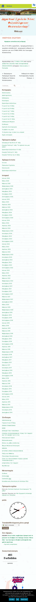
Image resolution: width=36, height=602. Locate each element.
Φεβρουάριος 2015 (7, 407)
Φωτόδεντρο (5, 465)
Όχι (18, 599)
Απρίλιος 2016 (6, 381)
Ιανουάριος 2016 (7, 386)
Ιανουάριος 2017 (7, 367)
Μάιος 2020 (5, 304)
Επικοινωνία (5, 168)
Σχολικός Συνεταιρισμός (9, 127)
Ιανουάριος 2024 (7, 233)
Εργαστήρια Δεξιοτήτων (9, 103)
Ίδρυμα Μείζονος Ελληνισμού (11, 445)
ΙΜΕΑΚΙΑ (4, 448)
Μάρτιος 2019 (6, 331)
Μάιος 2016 (5, 378)
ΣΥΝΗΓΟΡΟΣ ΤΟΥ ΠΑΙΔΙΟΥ (10, 463)
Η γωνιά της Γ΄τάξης (8, 111)
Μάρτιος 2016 (6, 383)
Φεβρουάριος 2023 (7, 254)
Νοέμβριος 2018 (7, 338)
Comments (6, 478)
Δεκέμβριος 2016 (7, 370)
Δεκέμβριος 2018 (7, 336)
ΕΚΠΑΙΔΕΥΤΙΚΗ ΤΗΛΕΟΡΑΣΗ (10, 430)
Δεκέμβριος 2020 (7, 302)
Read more (24, 599)
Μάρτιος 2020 (6, 307)
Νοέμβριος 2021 (7, 288)
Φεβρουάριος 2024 (7, 231)
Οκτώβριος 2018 (7, 341)
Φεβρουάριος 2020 (7, 310)
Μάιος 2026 (5, 181)
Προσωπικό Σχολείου (8, 165)
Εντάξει (12, 599)
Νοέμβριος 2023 (7, 236)
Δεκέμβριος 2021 (7, 286)
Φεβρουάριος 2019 (7, 333)
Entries (5, 476)
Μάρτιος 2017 (6, 365)
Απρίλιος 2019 (6, 328)
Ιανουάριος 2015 (7, 410)
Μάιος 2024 (5, 223)
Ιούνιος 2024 (6, 220)
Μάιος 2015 (5, 399)
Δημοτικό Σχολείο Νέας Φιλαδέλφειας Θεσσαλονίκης (18, 22)
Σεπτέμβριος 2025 (7, 196)
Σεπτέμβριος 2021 (7, 294)
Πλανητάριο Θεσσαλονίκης (10, 456)
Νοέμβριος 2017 (7, 360)
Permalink (5, 68)
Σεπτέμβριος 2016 (7, 375)
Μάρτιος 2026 (6, 183)
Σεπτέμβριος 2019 (7, 320)
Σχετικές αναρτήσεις (10, 544)
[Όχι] (34, 595)
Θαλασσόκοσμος (7, 440)
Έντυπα (4, 162)
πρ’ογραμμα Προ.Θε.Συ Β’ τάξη (11, 142)
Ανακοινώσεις (24, 66)
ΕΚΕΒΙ (3, 428)
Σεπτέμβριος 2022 (7, 267)
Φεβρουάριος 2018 (7, 352)
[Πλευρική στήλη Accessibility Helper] (34, 5)
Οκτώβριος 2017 (7, 362)
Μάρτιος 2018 (6, 349)
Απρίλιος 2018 (6, 346)
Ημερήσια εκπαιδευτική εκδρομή (14, 41)
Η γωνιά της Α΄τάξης (8, 106)
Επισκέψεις (5, 100)
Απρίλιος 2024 (6, 225)
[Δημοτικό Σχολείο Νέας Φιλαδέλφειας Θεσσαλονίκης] (18, 15)
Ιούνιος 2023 (6, 244)
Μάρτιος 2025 (6, 207)
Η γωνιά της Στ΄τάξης (8, 119)
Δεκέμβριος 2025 (7, 188)
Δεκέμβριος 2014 (7, 412)
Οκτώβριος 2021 (7, 291)
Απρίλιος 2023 (6, 249)
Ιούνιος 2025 (6, 199)
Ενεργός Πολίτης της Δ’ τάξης (11, 155)
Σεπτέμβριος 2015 (7, 394)
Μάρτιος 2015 (6, 404)
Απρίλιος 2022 (6, 275)
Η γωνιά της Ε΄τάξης (8, 116)
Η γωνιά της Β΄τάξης (8, 108)
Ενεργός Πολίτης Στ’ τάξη (9, 152)
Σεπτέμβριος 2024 (7, 217)
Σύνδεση (9, 6)
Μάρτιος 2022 (6, 278)
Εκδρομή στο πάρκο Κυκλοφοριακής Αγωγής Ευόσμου (26, 76)
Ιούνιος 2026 (6, 178)
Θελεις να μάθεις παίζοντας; (10, 443)
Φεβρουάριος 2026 (7, 186)
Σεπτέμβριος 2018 (7, 344)
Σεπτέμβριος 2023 (7, 241)
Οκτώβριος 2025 (7, 194)
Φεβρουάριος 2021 (7, 299)
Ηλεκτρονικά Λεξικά (8, 437)
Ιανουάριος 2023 (7, 257)
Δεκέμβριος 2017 (7, 357)
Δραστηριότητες (7, 95)
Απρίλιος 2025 (6, 204)
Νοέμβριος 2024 (7, 212)
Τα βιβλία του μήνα (8, 129)
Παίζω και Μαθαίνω (8, 453)
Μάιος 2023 (5, 246)
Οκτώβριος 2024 (7, 215)
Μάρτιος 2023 (6, 252)
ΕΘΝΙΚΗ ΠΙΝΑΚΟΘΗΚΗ (8, 425)
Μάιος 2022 (5, 273)
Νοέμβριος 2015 (7, 388)
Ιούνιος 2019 (6, 323)
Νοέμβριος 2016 (7, 373)
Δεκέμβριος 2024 (7, 210)
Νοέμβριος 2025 (7, 191)
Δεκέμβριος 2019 (7, 312)
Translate (5, 528)
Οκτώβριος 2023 (7, 238)
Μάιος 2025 (5, 202)
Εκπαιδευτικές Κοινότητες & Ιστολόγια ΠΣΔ (15, 481)
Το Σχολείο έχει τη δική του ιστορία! (13, 132)
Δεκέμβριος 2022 (7, 260)
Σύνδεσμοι (5, 124)
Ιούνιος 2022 (6, 270)
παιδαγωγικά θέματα (8, 121)
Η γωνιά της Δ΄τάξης (8, 113)
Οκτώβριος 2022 (7, 265)
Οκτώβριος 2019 (7, 317)
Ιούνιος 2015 (6, 396)
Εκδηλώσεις (5, 98)
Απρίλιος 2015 (6, 402)
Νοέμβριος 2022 (7, 262)
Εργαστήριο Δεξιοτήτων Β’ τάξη (11, 149)
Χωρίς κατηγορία (7, 135)
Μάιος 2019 (5, 325)
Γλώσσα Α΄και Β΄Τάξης (9, 423)
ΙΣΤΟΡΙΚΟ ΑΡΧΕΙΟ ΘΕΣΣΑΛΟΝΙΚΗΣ (12, 451)
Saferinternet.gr (6, 420)
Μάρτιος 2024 (6, 228)
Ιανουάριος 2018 (7, 354)
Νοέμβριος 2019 (7, 315)
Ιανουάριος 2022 (7, 283)
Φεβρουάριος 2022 (7, 281)
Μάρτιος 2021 (6, 296)
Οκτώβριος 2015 (7, 391)
